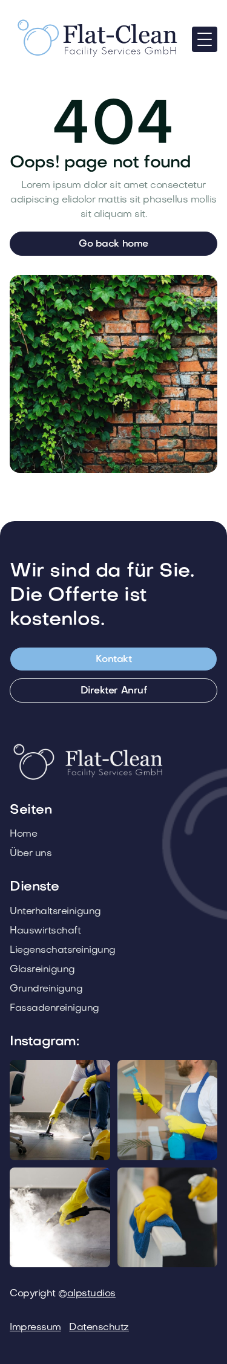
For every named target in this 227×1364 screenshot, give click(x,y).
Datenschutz (99, 1328)
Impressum (35, 1328)
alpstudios (91, 1294)
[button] (204, 39)
